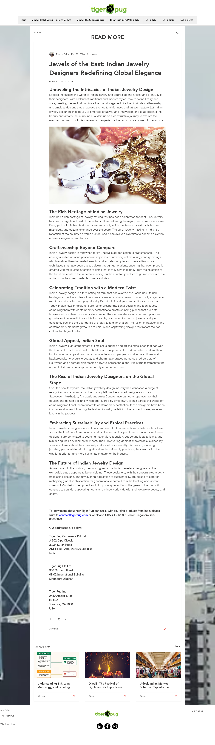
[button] (177, 32)
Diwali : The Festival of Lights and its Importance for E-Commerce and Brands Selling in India (107, 685)
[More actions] (164, 54)
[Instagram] (115, 726)
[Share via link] (73, 619)
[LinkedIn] (100, 726)
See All (178, 646)
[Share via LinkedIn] (66, 619)
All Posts (38, 32)
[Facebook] (107, 726)
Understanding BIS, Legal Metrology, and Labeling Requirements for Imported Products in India (55, 685)
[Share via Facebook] (50, 619)
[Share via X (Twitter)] (58, 619)
